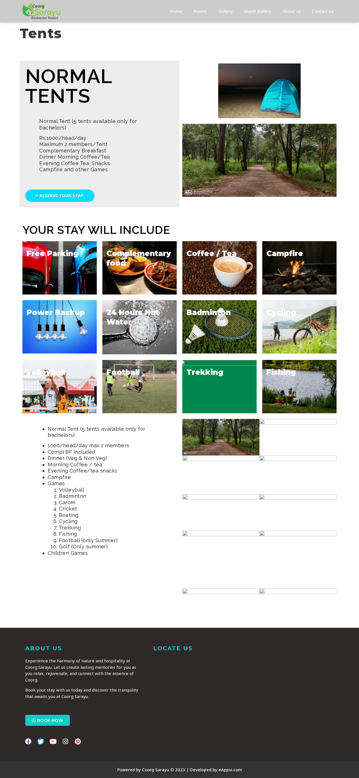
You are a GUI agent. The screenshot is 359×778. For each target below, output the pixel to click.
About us (292, 11)
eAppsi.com (230, 769)
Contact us (323, 11)
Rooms (200, 11)
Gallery (225, 11)
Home (176, 11)
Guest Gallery (257, 11)
